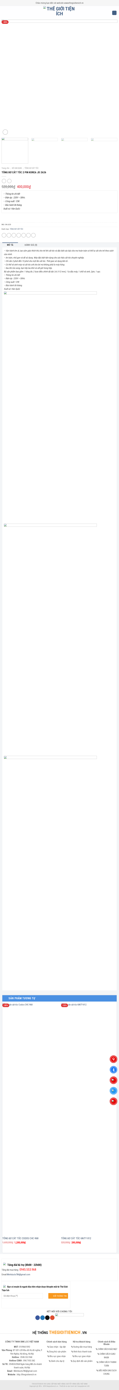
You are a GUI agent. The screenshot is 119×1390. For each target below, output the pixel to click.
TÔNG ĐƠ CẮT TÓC (31, 168)
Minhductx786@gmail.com (18, 1274)
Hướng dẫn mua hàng (82, 1347)
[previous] (8, 77)
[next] (111, 77)
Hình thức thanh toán (82, 1351)
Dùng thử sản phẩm (57, 1351)
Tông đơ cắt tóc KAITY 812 (76, 1238)
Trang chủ (5, 168)
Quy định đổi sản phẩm (83, 1361)
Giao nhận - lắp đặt (57, 1347)
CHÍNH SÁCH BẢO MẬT (107, 1349)
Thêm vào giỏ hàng (59, 218)
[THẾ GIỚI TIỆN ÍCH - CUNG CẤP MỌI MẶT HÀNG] (59, 13)
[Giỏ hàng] (114, 13)
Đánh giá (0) (31, 245)
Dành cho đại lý (57, 1361)
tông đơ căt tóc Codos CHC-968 (20, 1238)
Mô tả (10, 245)
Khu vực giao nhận (58, 1356)
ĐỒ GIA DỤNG (17, 168)
